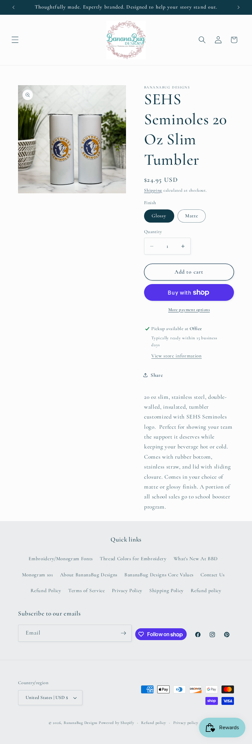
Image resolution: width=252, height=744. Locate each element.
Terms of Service (86, 590)
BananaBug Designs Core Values (159, 575)
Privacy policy (185, 722)
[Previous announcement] (13, 7)
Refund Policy (46, 590)
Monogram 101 (37, 575)
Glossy (159, 216)
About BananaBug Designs (88, 575)
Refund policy (206, 590)
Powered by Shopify (116, 722)
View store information (176, 356)
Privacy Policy (127, 590)
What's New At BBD (196, 559)
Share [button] (157, 375)
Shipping (153, 190)
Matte (192, 216)
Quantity (153, 231)
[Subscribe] (123, 633)
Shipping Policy (166, 590)
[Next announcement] (238, 7)
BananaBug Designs (80, 722)
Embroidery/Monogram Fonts (61, 559)
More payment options (189, 309)
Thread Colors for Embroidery (133, 559)
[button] (15, 40)
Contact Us (212, 575)
